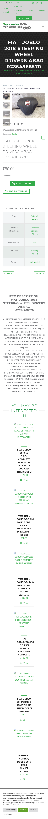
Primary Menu (43, 26)
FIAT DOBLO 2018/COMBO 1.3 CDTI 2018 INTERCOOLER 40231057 (24, 705)
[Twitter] (33, 3)
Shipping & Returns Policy (18, 10)
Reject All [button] (33, 810)
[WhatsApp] (41, 3)
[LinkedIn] (18, 124)
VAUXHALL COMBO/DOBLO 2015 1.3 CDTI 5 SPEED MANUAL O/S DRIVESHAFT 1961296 (25, 525)
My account (6, 10)
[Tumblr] (14, 124)
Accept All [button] (23, 810)
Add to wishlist (18, 191)
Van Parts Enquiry (24, 18)
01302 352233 (14, 2)
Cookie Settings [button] (10, 810)
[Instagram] (37, 3)
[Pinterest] (10, 124)
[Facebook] (29, 3)
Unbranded (35, 262)
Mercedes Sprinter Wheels (35, 230)
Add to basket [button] (21, 480)
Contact (42, 10)
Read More (8, 814)
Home (5, 85)
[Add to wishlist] (27, 480)
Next (38, 273)
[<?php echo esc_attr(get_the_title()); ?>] (24, 480)
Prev (9, 273)
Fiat (11, 85)
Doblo (18, 85)
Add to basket (24, 183)
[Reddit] (22, 124)
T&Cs (31, 10)
